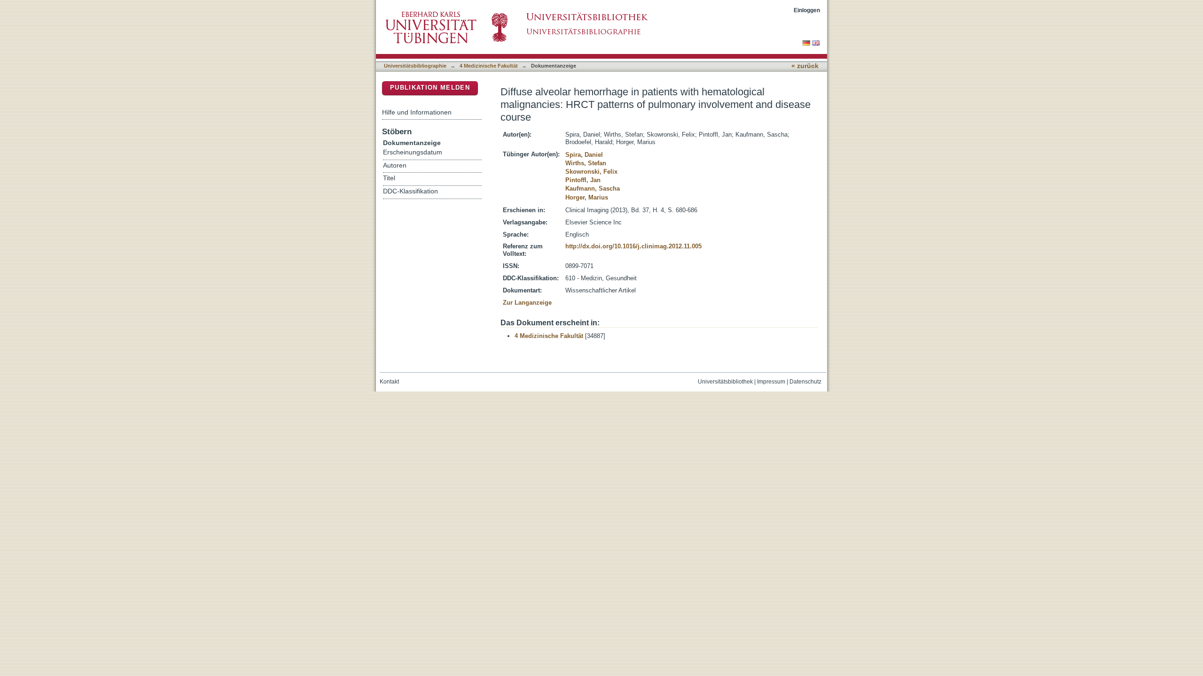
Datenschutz (805, 381)
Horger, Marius (586, 197)
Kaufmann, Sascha (592, 188)
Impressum (771, 381)
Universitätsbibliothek (725, 381)
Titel (389, 178)
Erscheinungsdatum (412, 152)
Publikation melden (430, 87)
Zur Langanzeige (527, 302)
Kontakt (389, 381)
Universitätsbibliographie (415, 66)
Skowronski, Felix (591, 171)
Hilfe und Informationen (417, 112)
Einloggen (807, 10)
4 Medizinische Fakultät (489, 66)
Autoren (394, 165)
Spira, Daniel (584, 154)
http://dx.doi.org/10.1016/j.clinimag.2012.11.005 (633, 246)
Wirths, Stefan (585, 163)
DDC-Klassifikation (410, 191)
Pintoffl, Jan (583, 180)
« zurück (805, 65)
